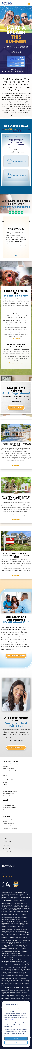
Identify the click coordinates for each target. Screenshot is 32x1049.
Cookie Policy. (9, 1019)
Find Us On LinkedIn (7, 795)
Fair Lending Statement (8, 805)
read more (16, 465)
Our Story (5, 784)
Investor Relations (7, 789)
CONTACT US (7, 851)
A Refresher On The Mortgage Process (16, 445)
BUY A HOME (7, 841)
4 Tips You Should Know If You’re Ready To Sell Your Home (16, 555)
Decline (16, 1042)
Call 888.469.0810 (16, 747)
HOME (5, 838)
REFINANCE (6, 845)
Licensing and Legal (7, 812)
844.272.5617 (6, 775)
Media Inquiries (6, 786)
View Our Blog (16, 407)
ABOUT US (6, 848)
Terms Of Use (6, 803)
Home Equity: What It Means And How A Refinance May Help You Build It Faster (16, 498)
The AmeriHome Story (16, 655)
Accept (16, 1038)
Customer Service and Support (10, 791)
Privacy (4, 809)
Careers (5, 782)
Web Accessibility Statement (9, 807)
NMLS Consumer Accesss (8, 793)
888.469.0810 (10, 129)
